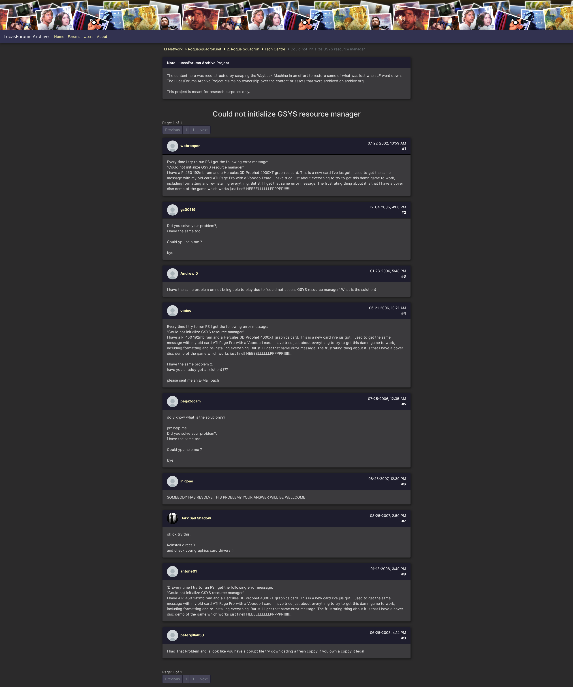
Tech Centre (274, 49)
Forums (74, 36)
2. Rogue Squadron (242, 49)
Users (88, 36)
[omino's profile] (173, 310)
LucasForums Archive (26, 36)
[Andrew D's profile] (173, 273)
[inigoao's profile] (173, 481)
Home (59, 36)
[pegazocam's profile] (173, 401)
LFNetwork (173, 49)
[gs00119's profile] (173, 209)
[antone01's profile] (173, 571)
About (102, 36)
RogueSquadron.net (204, 49)
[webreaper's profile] (173, 146)
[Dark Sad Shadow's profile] (173, 518)
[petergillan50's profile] (173, 635)
